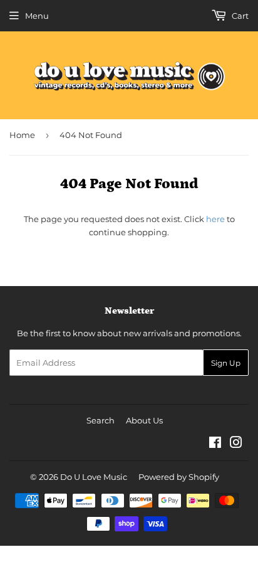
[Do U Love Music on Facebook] (215, 444)
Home (22, 135)
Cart (239, 16)
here (215, 219)
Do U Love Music (93, 477)
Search (100, 420)
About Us (144, 420)
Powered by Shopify (178, 477)
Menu (37, 16)
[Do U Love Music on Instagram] (236, 444)
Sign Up (225, 363)
